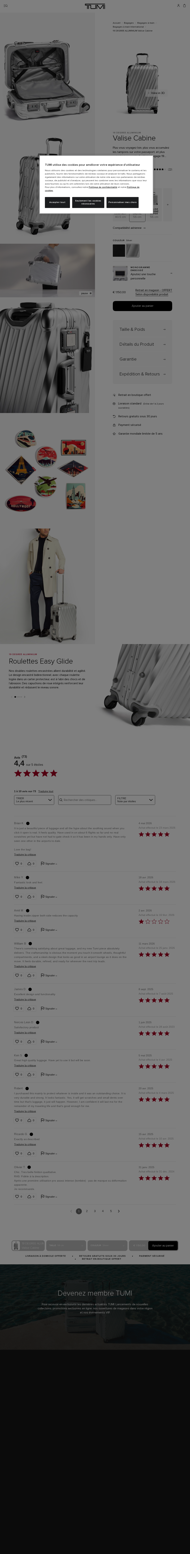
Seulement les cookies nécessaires (88, 202)
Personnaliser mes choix (123, 202)
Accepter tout (57, 202)
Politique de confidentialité (103, 187)
